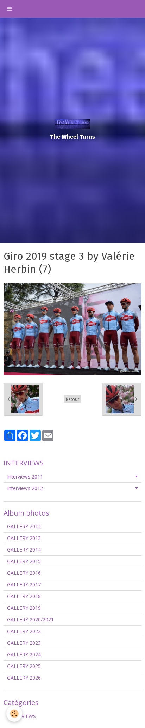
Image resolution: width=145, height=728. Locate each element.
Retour (72, 399)
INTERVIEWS (21, 716)
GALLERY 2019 (24, 607)
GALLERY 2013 (24, 538)
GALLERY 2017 (24, 584)
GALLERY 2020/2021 (30, 619)
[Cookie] (14, 714)
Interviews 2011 (25, 476)
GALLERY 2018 (24, 596)
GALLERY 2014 (24, 549)
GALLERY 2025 (24, 666)
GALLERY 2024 (24, 654)
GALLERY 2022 (24, 631)
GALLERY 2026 (24, 677)
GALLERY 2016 (24, 573)
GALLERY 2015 (24, 561)
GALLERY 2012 (24, 526)
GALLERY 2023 (24, 642)
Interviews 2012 (25, 488)
